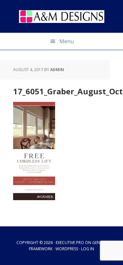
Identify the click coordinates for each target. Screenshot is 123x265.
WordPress (66, 249)
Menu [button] (66, 41)
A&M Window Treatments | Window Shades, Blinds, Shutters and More (61, 16)
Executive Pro (70, 242)
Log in (87, 249)
